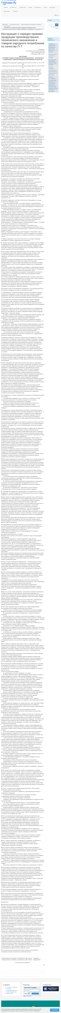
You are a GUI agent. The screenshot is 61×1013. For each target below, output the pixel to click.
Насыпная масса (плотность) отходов (53, 55)
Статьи (45, 7)
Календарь (52, 7)
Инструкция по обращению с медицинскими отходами (52, 62)
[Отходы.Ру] (8, 2)
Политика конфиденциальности (12, 989)
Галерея (15, 11)
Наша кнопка (9, 993)
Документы (13, 7)
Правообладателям (11, 992)
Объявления (37, 7)
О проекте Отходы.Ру (12, 987)
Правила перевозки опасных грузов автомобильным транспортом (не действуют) (53, 70)
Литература (7, 11)
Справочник (22, 7)
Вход (57, 15)
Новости (6, 7)
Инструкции (7, 26)
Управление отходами (30, 987)
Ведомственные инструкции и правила (31, 24)
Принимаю (55, 1010)
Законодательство (14, 24)
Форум (30, 7)
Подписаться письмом (27, 995)
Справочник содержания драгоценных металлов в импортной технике (52, 48)
